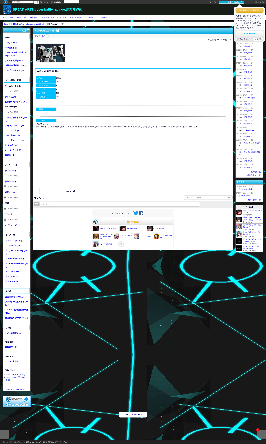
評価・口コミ (21, 17)
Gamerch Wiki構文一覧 (14, 375)
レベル (11, 145)
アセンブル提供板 (245, 189)
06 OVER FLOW (12, 271)
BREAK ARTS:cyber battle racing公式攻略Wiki (47, 9)
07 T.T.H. (12, 276)
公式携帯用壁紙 (15, 333)
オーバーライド (14, 150)
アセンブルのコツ (15, 125)
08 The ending (12, 281)
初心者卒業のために (16, 102)
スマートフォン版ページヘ (133, 415)
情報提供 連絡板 (16, 65)
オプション (13, 225)
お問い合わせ (30, 442)
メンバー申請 (102, 17)
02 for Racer (13, 245)
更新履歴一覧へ (256, 172)
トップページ (8, 17)
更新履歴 (33, 17)
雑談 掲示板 (14, 297)
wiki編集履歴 (10, 47)
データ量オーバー (16, 140)
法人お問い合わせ (41, 442)
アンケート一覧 (75, 17)
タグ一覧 (62, 17)
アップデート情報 (16, 70)
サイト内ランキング (48, 17)
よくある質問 (14, 60)
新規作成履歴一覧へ (254, 200)
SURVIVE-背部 (249, 98)
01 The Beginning (13, 241)
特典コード (10, 155)
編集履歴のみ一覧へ (254, 175)
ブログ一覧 (89, 17)
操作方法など (11, 97)
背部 (10, 192)
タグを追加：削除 (47, 35)
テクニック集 (13, 130)
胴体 (10, 170)
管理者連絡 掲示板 (16, 318)
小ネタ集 (12, 135)
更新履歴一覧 (11, 347)
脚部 (10, 181)
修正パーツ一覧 (244, 196)
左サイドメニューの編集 (15, 390)
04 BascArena (14, 258)
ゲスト (210, 2)
